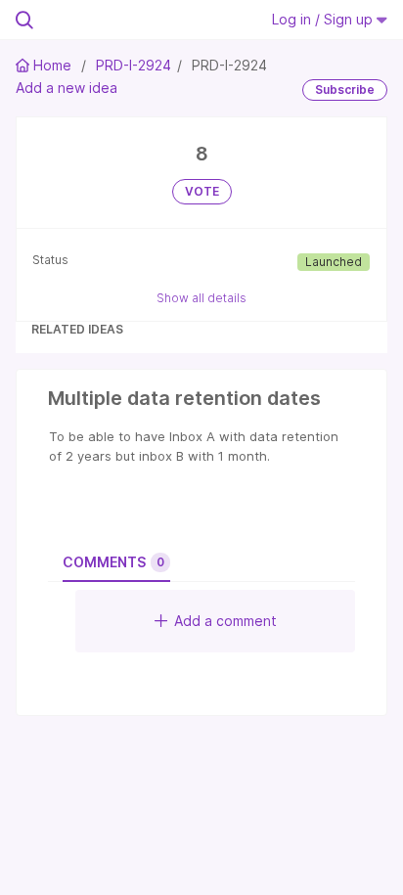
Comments (113, 562)
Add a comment (225, 620)
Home (52, 65)
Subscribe (345, 89)
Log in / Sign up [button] (324, 19)
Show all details (201, 298)
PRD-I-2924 (133, 65)
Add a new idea (66, 87)
